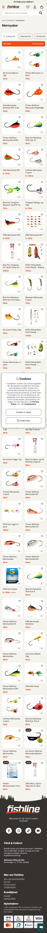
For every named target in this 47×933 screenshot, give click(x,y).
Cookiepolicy (30, 404)
